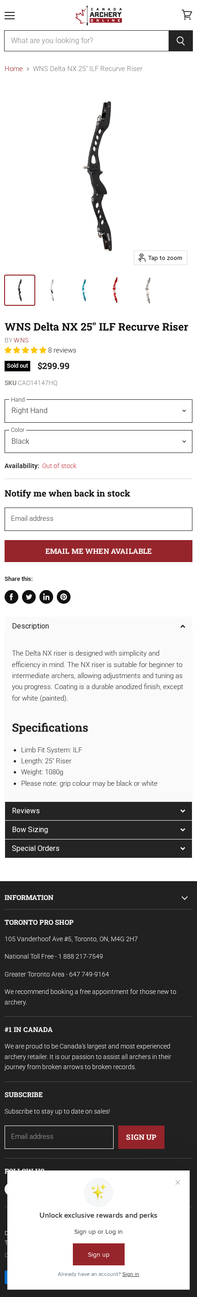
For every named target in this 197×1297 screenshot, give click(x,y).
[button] (26, 350)
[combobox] (86, 40)
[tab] (98, 626)
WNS (21, 340)
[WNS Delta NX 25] (19, 290)
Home (14, 69)
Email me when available (98, 551)
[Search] (181, 40)
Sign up (141, 1137)
